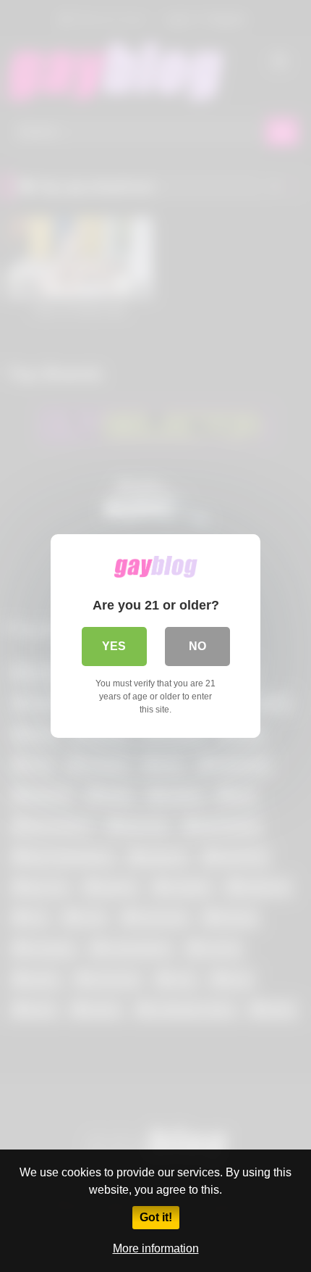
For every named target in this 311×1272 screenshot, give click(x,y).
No (197, 646)
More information (156, 1248)
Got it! (156, 1217)
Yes (114, 646)
